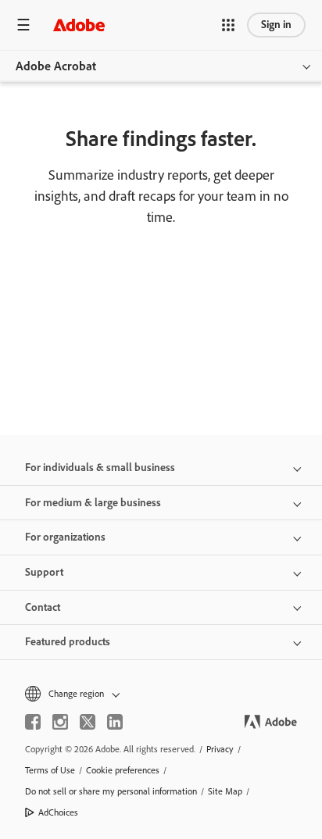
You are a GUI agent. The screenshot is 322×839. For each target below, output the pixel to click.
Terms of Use (50, 770)
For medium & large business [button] (93, 502)
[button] (228, 24)
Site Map (225, 791)
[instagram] (60, 722)
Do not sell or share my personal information (111, 791)
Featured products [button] (67, 641)
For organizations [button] (65, 537)
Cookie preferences (122, 770)
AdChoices (58, 812)
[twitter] (87, 722)
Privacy (220, 749)
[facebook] (33, 722)
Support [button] (44, 572)
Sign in (276, 24)
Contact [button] (42, 607)
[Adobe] (79, 24)
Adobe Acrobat (56, 66)
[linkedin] (115, 722)
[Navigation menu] (23, 24)
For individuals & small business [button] (100, 467)
